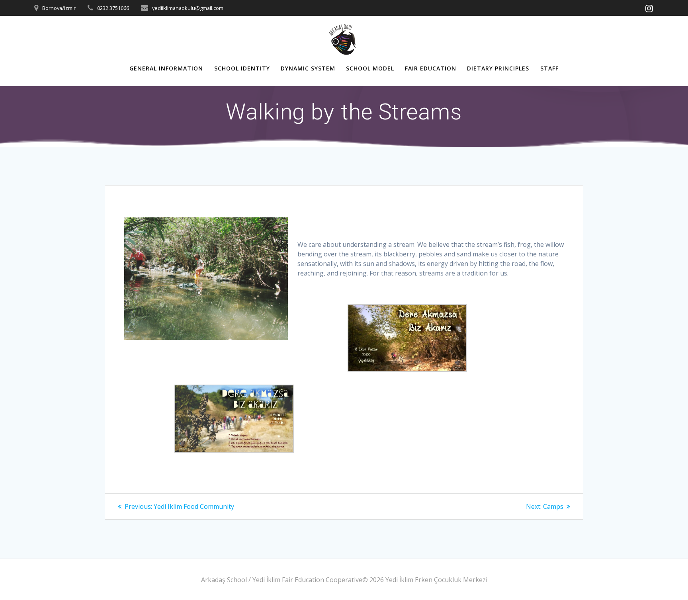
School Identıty (242, 68)
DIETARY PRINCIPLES (498, 68)
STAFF (549, 68)
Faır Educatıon (430, 68)
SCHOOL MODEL (370, 68)
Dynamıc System (308, 68)
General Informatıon (166, 68)
